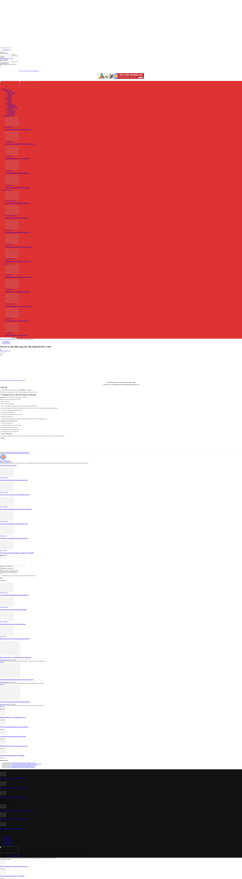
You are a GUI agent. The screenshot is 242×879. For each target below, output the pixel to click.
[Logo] (9, 86)
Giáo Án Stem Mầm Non (10, 115)
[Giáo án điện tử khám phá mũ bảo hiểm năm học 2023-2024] (7, 505)
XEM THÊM (13, 465)
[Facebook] (11, 376)
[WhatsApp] (25, 376)
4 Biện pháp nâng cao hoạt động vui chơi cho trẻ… (18, 261)
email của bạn (14, 61)
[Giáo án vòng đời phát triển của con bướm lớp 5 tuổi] (7, 476)
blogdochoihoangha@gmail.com (13, 855)
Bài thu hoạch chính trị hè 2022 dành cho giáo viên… (19, 247)
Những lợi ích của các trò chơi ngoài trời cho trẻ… (18, 291)
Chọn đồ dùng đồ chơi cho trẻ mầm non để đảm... (13, 624)
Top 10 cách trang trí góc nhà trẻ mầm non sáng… (18, 129)
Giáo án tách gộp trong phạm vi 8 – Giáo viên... (12, 876)
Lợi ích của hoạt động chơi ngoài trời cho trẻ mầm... (13, 609)
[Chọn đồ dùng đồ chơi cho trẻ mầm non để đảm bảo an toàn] (7, 620)
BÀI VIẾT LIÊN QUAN (5, 465)
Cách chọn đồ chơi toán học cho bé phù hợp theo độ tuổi (14, 701)
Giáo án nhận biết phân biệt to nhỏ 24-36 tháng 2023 (14, 523)
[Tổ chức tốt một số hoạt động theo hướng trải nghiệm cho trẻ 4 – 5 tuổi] (12, 199)
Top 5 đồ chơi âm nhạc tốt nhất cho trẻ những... (12, 755)
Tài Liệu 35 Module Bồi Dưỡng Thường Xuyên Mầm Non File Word (21, 762)
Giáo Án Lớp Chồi (11, 112)
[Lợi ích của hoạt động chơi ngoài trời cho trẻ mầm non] (7, 606)
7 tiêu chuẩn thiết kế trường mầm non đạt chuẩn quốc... (14, 595)
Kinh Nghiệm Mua (4, 592)
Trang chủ (2, 339)
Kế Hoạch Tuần (8, 91)
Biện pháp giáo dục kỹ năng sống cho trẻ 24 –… (17, 218)
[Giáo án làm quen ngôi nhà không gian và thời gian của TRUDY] (7, 549)
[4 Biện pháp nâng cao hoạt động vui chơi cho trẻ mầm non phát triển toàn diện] (12, 257)
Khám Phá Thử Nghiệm (12, 108)
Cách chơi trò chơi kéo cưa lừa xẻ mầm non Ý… (17, 321)
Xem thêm (2, 662)
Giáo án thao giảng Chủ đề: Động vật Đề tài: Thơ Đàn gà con (16, 452)
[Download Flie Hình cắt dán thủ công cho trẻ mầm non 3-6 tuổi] (3, 816)
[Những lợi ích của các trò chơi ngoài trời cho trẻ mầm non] (12, 288)
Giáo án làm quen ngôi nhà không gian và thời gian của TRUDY (17, 553)
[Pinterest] (20, 376)
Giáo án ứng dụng (8, 98)
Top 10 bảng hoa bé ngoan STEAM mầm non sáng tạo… (20, 144)
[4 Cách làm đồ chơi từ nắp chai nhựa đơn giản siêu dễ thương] (12, 184)
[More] (29, 376)
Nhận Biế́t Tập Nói (11, 104)
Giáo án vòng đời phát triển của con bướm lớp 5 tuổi (13, 480)
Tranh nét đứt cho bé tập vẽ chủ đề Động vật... (12, 828)
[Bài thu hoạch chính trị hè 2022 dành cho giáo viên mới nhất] (12, 243)
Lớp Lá (9, 96)
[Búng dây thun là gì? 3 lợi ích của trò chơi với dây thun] (12, 331)
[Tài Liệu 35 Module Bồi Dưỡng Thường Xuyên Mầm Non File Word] (3, 808)
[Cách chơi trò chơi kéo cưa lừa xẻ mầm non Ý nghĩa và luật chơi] (12, 317)
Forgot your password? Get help (6, 58)
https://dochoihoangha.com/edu (6, 461)
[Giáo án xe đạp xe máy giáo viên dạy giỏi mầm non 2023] (7, 491)
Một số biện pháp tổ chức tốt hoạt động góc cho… (18, 232)
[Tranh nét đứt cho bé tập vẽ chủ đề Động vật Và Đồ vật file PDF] (3, 826)
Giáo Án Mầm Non (8, 339)
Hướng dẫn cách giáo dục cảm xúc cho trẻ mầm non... (14, 746)
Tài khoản (14, 54)
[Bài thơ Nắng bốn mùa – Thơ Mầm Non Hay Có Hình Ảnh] (10, 655)
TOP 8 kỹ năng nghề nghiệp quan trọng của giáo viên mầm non (16, 679)
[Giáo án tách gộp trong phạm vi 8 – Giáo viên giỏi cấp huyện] (3, 873)
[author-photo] (3, 459)
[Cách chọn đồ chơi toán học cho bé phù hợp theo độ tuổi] (10, 699)
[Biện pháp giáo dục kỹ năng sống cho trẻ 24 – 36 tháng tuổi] (12, 214)
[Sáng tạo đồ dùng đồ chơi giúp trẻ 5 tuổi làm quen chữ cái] (12, 169)
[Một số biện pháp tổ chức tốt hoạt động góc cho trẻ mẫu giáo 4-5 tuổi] (12, 228)
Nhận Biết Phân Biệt (12, 106)
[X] (16, 376)
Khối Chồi (10, 101)
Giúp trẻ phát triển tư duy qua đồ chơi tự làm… (17, 158)
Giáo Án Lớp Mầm (11, 111)
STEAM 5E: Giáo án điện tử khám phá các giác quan (14, 538)
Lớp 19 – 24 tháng (11, 92)
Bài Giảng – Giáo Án (7, 90)
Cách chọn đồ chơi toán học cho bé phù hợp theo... (13, 736)
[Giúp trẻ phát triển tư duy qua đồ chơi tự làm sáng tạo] (12, 155)
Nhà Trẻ (9, 99)
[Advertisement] (121, 365)
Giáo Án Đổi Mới (8, 103)
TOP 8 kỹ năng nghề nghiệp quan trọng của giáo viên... (14, 727)
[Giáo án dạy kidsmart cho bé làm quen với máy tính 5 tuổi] (3, 864)
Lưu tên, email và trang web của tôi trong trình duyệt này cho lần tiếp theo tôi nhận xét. (18, 575)
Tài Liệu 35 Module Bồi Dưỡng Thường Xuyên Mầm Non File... (16, 810)
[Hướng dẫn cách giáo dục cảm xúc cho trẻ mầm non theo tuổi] (3, 743)
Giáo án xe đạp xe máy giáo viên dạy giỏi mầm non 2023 (15, 494)
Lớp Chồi (9, 95)
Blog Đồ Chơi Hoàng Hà (5, 350)
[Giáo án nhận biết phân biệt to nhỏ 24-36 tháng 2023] (7, 520)
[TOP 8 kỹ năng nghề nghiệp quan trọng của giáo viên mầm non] (10, 677)
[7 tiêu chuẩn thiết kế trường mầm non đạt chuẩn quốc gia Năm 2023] (7, 591)
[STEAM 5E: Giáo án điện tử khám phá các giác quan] (7, 534)
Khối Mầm (10, 100)
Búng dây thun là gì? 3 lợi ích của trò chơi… (16, 335)
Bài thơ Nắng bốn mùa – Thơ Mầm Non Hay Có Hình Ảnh (15, 657)
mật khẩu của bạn (15, 55)
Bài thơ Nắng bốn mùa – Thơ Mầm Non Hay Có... (13, 717)
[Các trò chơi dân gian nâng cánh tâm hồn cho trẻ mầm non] (12, 302)
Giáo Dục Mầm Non (4, 607)
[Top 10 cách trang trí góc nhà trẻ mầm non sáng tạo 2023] (12, 125)
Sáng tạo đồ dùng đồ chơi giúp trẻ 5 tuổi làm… (17, 173)
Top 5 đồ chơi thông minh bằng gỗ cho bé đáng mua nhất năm (17, 453)
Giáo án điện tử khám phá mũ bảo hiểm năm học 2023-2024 (15, 509)
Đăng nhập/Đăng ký (7, 49)
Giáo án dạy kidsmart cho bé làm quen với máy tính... (14, 866)
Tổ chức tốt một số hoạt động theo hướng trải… (17, 203)
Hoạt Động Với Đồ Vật (12, 107)
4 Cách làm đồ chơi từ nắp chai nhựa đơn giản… (18, 187)
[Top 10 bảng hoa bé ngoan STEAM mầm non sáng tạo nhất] (12, 140)
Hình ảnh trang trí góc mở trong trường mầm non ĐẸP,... (15, 638)
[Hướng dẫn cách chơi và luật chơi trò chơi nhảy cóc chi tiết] (12, 273)
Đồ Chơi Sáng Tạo (6, 116)
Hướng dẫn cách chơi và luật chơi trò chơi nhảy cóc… (19, 277)
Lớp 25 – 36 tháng (11, 93)
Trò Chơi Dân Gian (6, 263)
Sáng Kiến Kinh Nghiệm (7, 190)
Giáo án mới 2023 (8, 109)
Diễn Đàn (4, 89)
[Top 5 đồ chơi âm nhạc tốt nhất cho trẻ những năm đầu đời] (3, 753)
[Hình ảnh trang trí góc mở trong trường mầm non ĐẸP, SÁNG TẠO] (7, 635)
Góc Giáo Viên (8, 244)
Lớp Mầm (10, 94)
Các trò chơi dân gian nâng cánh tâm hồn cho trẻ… (18, 306)
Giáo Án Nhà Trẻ (11, 110)
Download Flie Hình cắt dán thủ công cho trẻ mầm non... (15, 819)
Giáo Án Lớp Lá (11, 113)
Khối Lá (9, 102)
